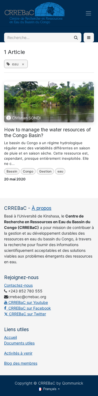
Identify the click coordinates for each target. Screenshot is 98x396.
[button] (89, 37)
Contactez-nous (18, 285)
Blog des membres (20, 363)
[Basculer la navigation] (88, 13)
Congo (28, 171)
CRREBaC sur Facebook (28, 308)
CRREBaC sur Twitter (27, 314)
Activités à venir (18, 353)
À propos (41, 208)
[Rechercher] (76, 37)
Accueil (10, 337)
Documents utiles (19, 343)
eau (60, 171)
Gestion (45, 171)
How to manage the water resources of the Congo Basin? (47, 132)
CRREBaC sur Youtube (27, 302)
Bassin (12, 171)
